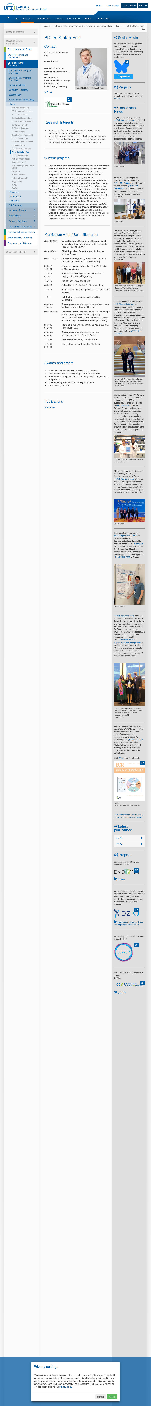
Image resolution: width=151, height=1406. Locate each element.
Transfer (58, 18)
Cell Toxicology (16, 205)
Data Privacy (113, 5)
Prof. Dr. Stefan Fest (20, 152)
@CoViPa (122, 992)
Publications (15, 196)
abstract (139, 543)
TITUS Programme (125, 183)
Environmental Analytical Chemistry (20, 79)
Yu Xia (14, 185)
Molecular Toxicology (18, 89)
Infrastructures (43, 18)
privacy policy (65, 1386)
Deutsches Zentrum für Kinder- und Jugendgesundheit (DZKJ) (128, 923)
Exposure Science (17, 84)
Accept (112, 1396)
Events (88, 18)
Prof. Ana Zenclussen (20, 107)
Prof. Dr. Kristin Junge (21, 158)
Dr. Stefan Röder (19, 145)
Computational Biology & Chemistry (20, 71)
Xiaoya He (16, 171)
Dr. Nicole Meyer (18, 131)
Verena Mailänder (19, 174)
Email (49, 92)
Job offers (14, 200)
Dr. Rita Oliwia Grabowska (22, 121)
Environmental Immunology (21, 99)
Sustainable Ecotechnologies (21, 231)
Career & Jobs (102, 18)
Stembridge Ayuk (19, 162)
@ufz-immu (125, 76)
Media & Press (73, 18)
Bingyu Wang (17, 181)
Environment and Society (19, 243)
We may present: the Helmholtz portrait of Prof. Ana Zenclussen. (128, 816)
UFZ (17, 18)
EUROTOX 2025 (123, 557)
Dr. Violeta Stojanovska (21, 148)
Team (12, 103)
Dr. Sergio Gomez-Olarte (126, 535)
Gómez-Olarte (137, 739)
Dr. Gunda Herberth (20, 124)
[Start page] (8, 18)
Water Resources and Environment (18, 56)
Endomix (121, 879)
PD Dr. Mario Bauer (20, 114)
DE (140, 5)
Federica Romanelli (20, 178)
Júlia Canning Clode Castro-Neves (23, 166)
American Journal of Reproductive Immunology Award (127, 641)
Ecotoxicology (15, 94)
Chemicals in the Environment (15, 64)
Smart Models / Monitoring (20, 237)
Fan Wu (15, 188)
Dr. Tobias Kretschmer (21, 128)
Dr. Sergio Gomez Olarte (22, 118)
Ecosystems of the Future (20, 49)
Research (27, 18)
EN (145, 5)
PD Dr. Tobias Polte (20, 138)
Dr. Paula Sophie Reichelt (22, 141)
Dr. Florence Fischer (20, 155)
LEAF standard (126, 405)
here (118, 98)
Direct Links (128, 5)
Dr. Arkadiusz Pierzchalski (22, 135)
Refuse (100, 1396)
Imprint (99, 5)
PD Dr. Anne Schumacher (22, 111)
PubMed (51, 407)
